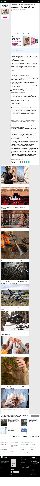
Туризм (12, 451)
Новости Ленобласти (4, 442)
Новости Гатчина (3, 444)
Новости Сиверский (4, 449)
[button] (22, 1)
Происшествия (3, 452)
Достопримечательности (25, 442)
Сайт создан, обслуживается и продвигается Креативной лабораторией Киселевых (25, 466)
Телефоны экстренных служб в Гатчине (34, 428)
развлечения (21, 10)
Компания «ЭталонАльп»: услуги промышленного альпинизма (33, 420)
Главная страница (14, 4)
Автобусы (22, 449)
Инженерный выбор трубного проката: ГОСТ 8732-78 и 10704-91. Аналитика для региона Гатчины (13, 421)
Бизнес (22, 457)
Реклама (32, 442)
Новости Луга (3, 447)
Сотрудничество (33, 447)
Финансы (12, 449)
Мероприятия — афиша (24, 444)
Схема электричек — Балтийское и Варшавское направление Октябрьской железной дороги (12, 429)
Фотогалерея (33, 444)
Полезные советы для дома (14, 443)
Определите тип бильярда (17, 50)
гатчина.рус (32, 462)
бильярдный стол (15, 10)
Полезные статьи (21, 4)
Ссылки (32, 449)
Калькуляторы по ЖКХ (24, 452)
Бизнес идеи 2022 (23, 459)
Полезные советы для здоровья (14, 446)
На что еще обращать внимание (19, 52)
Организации (23, 447)
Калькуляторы (23, 462)
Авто (1, 454)
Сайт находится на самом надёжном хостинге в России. (34, 473)
